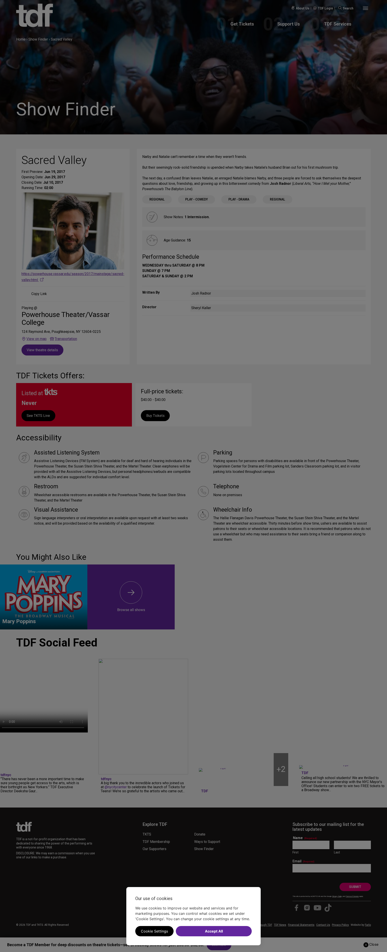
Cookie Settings (154, 931)
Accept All (214, 931)
